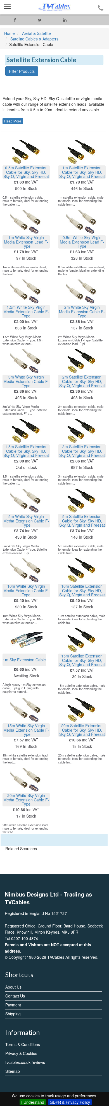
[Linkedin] (64, 20)
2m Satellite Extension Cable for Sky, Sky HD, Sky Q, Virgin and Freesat (82, 381)
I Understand (32, 1102)
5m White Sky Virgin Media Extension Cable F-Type (26, 521)
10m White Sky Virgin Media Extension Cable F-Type (26, 590)
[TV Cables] (54, 7)
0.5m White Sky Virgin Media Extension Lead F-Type (82, 242)
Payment (13, 1005)
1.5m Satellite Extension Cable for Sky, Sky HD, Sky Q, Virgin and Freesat (26, 451)
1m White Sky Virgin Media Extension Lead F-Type (26, 242)
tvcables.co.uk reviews (25, 1062)
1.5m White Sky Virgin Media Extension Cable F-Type (26, 311)
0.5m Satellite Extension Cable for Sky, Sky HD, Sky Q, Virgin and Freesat (26, 172)
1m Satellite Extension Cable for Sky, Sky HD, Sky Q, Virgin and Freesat (82, 172)
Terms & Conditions (22, 1044)
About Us (13, 987)
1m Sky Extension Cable (24, 659)
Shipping (13, 1013)
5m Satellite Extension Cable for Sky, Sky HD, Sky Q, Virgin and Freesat (82, 521)
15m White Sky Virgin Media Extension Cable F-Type (26, 730)
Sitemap (12, 1071)
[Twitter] (40, 20)
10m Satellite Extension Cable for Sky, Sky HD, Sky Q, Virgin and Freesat (82, 590)
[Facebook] (14, 20)
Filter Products (22, 71)
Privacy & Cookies (21, 1053)
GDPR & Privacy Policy (70, 1102)
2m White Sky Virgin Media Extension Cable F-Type (82, 311)
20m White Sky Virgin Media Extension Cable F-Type (26, 799)
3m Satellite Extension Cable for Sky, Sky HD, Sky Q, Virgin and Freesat (82, 451)
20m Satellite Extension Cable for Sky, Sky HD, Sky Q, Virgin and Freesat (82, 730)
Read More (12, 121)
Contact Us (15, 996)
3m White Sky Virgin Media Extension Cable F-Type (26, 381)
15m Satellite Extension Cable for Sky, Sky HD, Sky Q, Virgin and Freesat (82, 660)
